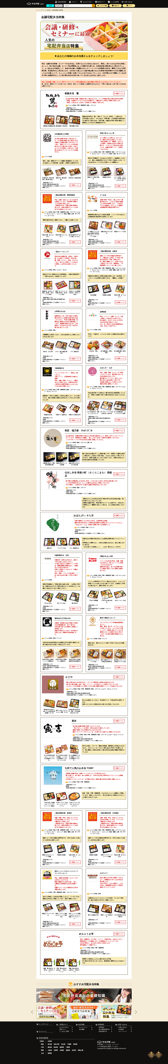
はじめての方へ (64, 1027)
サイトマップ (122, 1031)
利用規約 (101, 1027)
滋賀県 (68, 1050)
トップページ (43, 1024)
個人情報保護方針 (104, 1029)
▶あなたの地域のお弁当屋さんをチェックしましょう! (84, 56)
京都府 (62, 1050)
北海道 (42, 1041)
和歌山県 (80, 1050)
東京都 (50, 1044)
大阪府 (50, 1050)
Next (136, 1012)
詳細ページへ (120, 93)
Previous (32, 1012)
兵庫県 (56, 1050)
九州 (42, 1053)
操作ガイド (62, 1029)
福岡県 (50, 1053)
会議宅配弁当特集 (57, 10)
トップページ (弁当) (44, 10)
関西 (42, 1050)
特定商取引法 (103, 1031)
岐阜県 (56, 1047)
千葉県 (69, 1044)
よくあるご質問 (64, 1031)
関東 (42, 1044)
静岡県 (62, 1047)
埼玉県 (63, 1044)
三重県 (68, 1047)
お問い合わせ (122, 1027)
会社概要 (81, 1029)
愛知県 (50, 1047)
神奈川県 (56, 1044)
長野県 (75, 1044)
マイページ (42, 1031)
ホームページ (83, 1027)
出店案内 (121, 1029)
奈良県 (74, 1050)
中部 (42, 1047)
